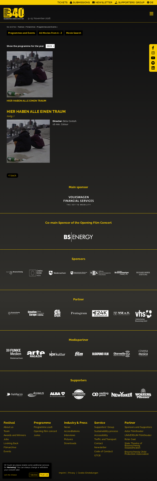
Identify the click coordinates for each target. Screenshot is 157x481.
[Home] (27, 13)
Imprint (62, 473)
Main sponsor (78, 187)
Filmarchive (30, 27)
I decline (34, 475)
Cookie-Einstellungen (88, 473)
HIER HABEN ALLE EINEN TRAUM (26, 100)
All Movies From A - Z (50, 33)
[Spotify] (153, 63)
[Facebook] (153, 48)
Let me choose (10, 475)
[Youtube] (153, 58)
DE (151, 2)
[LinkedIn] (153, 68)
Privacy (71, 473)
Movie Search (73, 33)
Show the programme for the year (25, 46)
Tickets (62, 2)
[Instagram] (153, 53)
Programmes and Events (46, 27)
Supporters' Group (131, 2)
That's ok (44, 475)
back (13, 175)
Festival (21, 27)
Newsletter (104, 2)
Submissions (81, 2)
